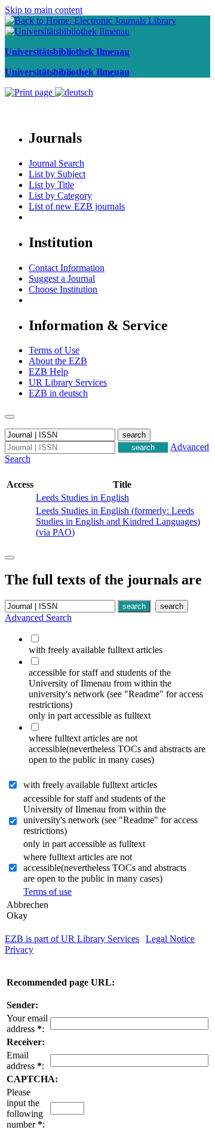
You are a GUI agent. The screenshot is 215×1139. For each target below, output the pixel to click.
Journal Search (56, 163)
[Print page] (30, 92)
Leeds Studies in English (82, 497)
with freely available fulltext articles (90, 785)
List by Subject (57, 174)
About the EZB (58, 361)
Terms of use (47, 891)
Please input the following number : (26, 1108)
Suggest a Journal (62, 278)
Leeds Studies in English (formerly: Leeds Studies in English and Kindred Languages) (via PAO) (118, 521)
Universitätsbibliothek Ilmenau (67, 52)
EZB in (58, 393)
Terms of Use (54, 350)
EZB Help (48, 372)
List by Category (60, 195)
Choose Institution (63, 289)
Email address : (25, 1060)
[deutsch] (74, 92)
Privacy (19, 949)
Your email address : (27, 1023)
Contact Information (67, 268)
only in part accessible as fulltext (84, 844)
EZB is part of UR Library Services (72, 939)
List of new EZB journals (77, 206)
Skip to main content (43, 10)
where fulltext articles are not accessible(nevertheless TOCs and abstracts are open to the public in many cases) (104, 868)
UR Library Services (68, 382)
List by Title (51, 185)
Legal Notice (170, 939)
